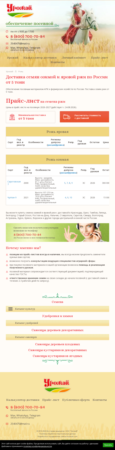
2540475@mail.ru (20, 43)
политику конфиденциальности (37, 446)
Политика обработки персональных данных (57, 434)
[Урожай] (20, 10)
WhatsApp (22, 47)
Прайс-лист (99, 57)
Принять (108, 445)
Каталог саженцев (26, 337)
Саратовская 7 (14, 183)
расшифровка (56, 144)
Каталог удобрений (26, 323)
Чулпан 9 (11, 197)
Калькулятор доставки (40, 57)
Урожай (12, 57)
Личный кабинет (74, 57)
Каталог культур (25, 308)
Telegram (34, 47)
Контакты (57, 62)
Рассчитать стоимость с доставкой (88, 116)
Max (12, 47)
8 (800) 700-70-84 (27, 36)
